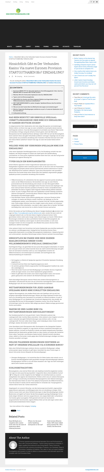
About (32, 2)
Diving (21, 2)
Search (85, 157)
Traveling (77, 46)
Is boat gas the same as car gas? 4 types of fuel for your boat (84, 99)
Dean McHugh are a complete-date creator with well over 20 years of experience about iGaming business (17, 424)
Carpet (28, 46)
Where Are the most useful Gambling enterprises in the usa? (35, 422)
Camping (7, 2)
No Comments (30, 76)
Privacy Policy (78, 144)
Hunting (15, 2)
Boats (9, 46)
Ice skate (66, 46)
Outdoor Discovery (10, 469)
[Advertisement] (52, 31)
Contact (76, 141)
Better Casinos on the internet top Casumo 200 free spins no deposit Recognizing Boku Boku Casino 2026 (85, 60)
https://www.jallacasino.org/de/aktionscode (27, 213)
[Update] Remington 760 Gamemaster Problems (83, 110)
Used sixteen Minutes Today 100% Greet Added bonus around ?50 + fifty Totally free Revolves (55, 423)
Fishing (27, 2)
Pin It (18, 410)
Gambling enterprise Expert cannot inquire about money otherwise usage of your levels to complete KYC (85, 66)
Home (11, 57)
